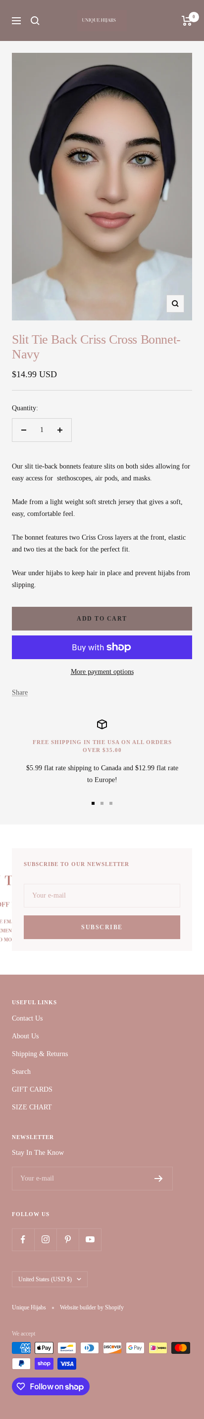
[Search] (35, 20)
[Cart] (187, 21)
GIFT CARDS (32, 1089)
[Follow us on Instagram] (45, 1239)
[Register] (158, 1178)
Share (20, 692)
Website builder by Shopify (92, 1307)
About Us (25, 1036)
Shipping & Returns (40, 1054)
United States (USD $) (45, 1279)
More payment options (102, 671)
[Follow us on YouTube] (90, 1239)
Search (21, 1071)
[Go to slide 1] (93, 803)
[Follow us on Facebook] (23, 1239)
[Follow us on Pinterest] (67, 1239)
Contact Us (27, 1018)
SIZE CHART (32, 1107)
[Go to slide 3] (110, 803)
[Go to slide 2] (102, 803)
